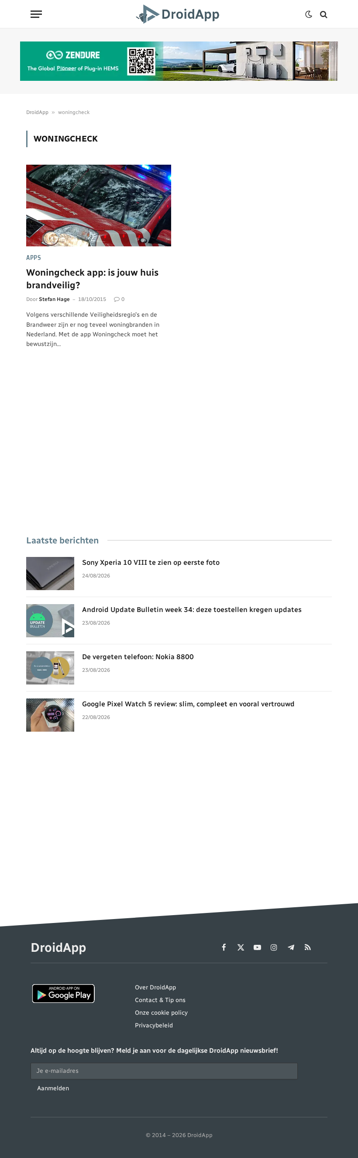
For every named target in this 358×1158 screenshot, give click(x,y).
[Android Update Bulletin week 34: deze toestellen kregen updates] (50, 620)
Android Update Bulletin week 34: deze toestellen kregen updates (192, 609)
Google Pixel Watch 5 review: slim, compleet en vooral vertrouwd (188, 704)
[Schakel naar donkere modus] (308, 14)
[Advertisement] (179, 454)
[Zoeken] (322, 14)
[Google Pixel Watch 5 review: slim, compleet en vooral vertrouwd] (50, 715)
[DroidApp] (179, 14)
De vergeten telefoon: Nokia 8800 (138, 657)
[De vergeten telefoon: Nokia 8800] (50, 667)
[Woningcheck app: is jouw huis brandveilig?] (98, 205)
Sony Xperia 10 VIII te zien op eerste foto (151, 562)
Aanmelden (53, 1088)
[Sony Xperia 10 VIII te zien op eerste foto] (50, 573)
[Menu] (36, 14)
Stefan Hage (54, 299)
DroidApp (37, 112)
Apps (33, 258)
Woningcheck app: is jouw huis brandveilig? (92, 278)
